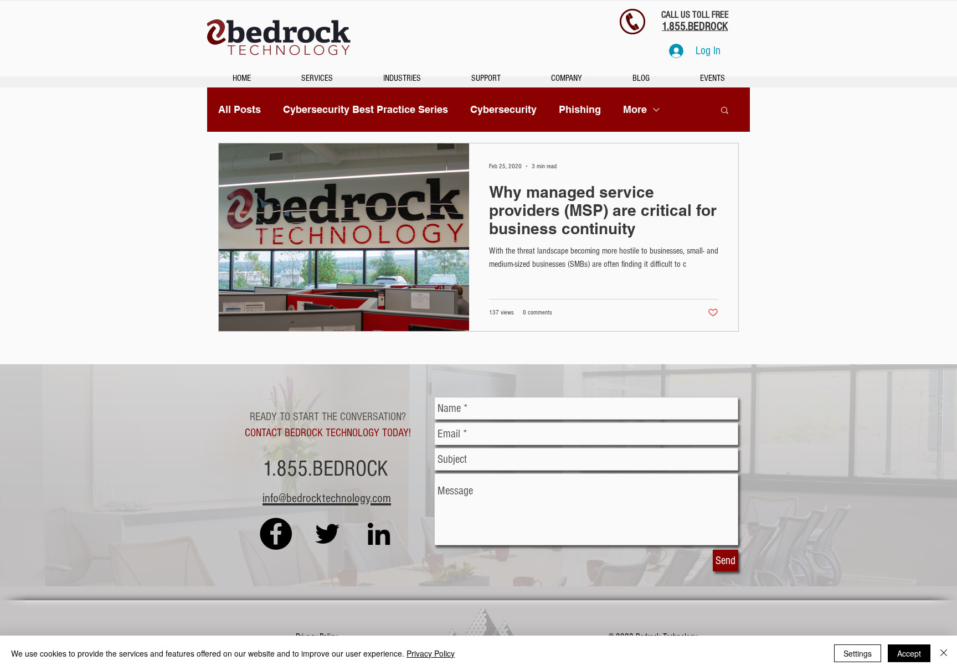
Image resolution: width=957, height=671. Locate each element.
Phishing (580, 109)
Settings (857, 653)
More (635, 109)
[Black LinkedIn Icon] (379, 534)
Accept (909, 653)
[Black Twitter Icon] (327, 534)
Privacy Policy (431, 653)
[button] (724, 111)
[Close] (943, 653)
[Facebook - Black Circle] (276, 534)
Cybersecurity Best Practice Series (365, 109)
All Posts (239, 109)
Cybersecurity (503, 109)
